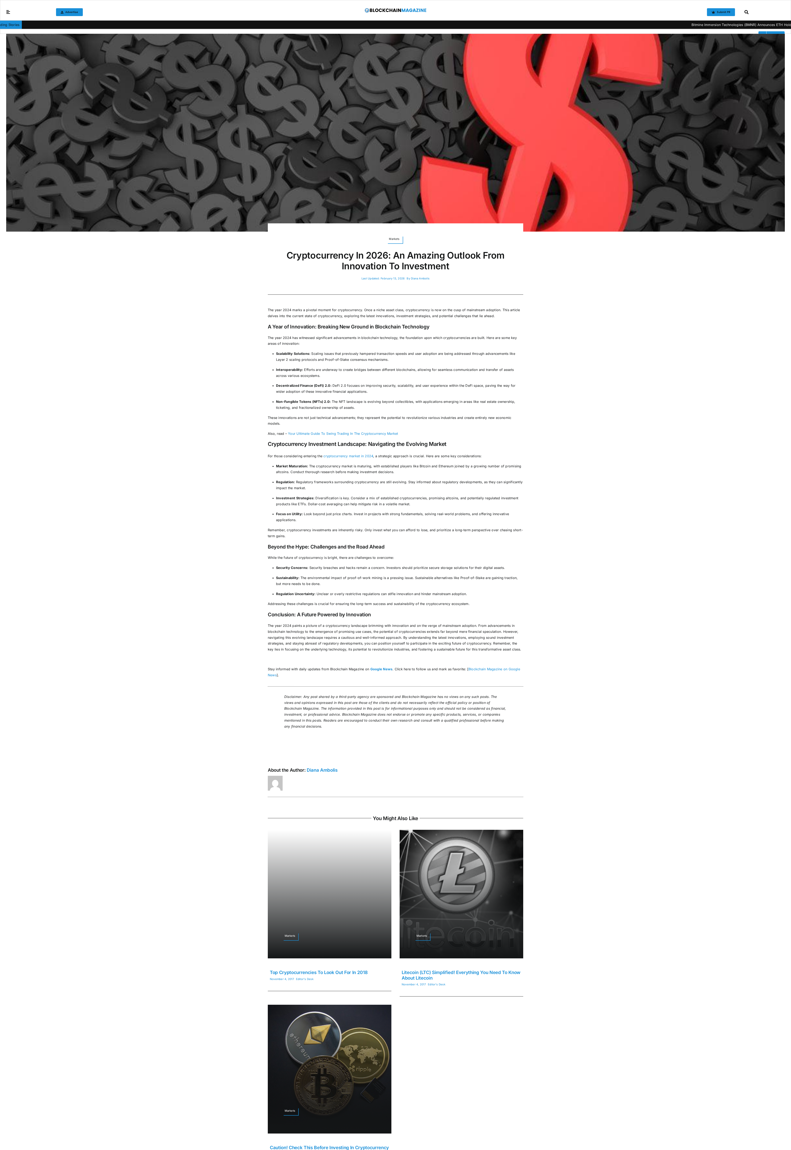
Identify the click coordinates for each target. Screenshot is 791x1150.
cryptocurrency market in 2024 (348, 456)
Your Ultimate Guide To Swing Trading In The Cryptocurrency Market (343, 433)
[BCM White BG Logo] (395, 9)
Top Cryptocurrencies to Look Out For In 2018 (318, 972)
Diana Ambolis (420, 278)
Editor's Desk (305, 979)
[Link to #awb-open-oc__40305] (763, 12)
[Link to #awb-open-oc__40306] (8, 12)
